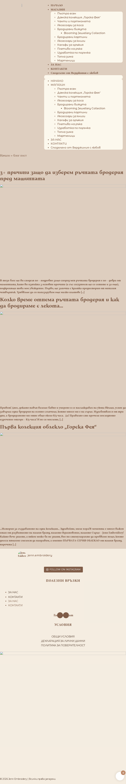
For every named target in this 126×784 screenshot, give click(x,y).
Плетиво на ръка (69, 48)
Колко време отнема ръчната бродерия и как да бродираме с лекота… (59, 302)
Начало (5, 155)
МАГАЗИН (58, 9)
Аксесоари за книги (71, 40)
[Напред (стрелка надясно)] (120, 392)
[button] (83, 77)
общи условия (63, 636)
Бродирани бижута (71, 29)
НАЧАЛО (57, 81)
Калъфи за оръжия (70, 44)
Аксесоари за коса (70, 25)
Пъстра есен (66, 13)
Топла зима (65, 56)
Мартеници (66, 60)
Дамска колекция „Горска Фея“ (79, 17)
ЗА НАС (56, 64)
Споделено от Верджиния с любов (74, 73)
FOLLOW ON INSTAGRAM (65, 569)
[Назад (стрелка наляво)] (5, 392)
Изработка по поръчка (73, 52)
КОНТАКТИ (59, 69)
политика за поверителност (63, 645)
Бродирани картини (72, 37)
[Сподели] (108, 3)
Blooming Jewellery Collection (84, 33)
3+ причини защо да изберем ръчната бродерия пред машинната (61, 175)
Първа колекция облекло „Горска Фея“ (48, 427)
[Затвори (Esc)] (115, 3)
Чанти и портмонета (73, 21)
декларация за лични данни (63, 641)
